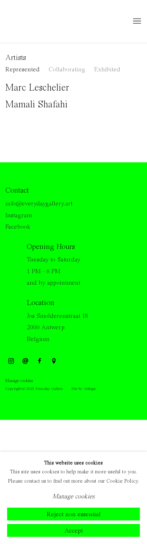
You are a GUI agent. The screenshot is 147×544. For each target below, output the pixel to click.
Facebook (17, 227)
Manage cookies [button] (19, 380)
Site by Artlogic (83, 389)
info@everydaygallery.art (38, 203)
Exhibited (107, 69)
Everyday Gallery (33, 21)
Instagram (18, 215)
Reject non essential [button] (74, 514)
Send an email (25, 361)
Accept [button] (73, 531)
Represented (22, 69)
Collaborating (67, 69)
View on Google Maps (54, 361)
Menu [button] (136, 21)
